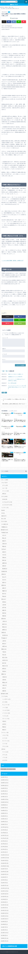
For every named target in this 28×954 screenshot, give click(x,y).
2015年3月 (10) (4, 905)
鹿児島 (4, 568)
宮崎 (4, 557)
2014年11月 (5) (4, 916)
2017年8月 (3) (4, 832)
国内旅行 (4, 529)
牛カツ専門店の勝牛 (12, 383)
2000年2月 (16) (4, 938)
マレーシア (5, 718)
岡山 (4, 538)
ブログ (4, 521)
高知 (4, 596)
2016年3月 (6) (4, 880)
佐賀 (4, 552)
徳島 (4, 588)
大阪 (3, 371)
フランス (5, 746)
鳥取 (4, 546)
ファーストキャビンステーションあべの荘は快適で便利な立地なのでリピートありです (17, 387)
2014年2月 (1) (4, 929)
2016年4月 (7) (4, 877)
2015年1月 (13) (4, 910)
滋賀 (4, 690)
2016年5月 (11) (4, 874)
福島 (4, 610)
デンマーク (5, 740)
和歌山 (4, 682)
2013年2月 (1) (4, 935)
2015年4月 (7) (4, 902)
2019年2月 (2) (4, 793)
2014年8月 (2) (4, 924)
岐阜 (4, 624)
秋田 (4, 613)
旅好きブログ (14, 4)
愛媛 (4, 590)
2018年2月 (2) (4, 821)
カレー (4, 488)
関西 (3, 674)
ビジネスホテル (7, 504)
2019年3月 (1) (4, 791)
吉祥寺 (5, 660)
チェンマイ (5, 704)
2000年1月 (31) (4, 941)
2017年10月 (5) (4, 827)
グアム (4, 754)
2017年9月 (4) (4, 830)
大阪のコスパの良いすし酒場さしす (15, 374)
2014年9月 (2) (4, 921)
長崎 (4, 565)
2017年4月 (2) (4, 843)
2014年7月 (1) (4, 927)
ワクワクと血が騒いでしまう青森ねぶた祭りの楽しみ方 (14, 400)
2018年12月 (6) (4, 799)
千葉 (4, 652)
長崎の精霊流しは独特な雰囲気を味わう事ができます (13, 403)
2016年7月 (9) (4, 868)
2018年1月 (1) (4, 824)
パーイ (5, 707)
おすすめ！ (3, 769)
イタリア (5, 735)
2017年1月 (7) (4, 852)
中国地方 (4, 532)
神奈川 (5, 665)
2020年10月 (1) (4, 785)
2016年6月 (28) (4, 871)
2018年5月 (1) (4, 813)
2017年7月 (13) (4, 835)
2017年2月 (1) (4, 849)
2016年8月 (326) (5, 866)
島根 (4, 540)
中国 (4, 721)
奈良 (4, 688)
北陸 (3, 574)
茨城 (4, 671)
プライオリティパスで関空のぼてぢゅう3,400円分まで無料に (16, 380)
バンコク (5, 710)
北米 (3, 749)
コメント (5, 337)
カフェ (5, 485)
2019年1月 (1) (4, 796)
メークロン (6, 713)
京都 (4, 677)
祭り (7, 371)
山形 (4, 604)
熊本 (4, 560)
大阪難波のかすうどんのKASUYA (15, 376)
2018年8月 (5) (4, 805)
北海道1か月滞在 (11, 769)
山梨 (4, 640)
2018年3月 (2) (4, 818)
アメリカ (5, 752)
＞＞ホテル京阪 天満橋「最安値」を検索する (12, 260)
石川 (4, 579)
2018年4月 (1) (4, 816)
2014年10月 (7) (4, 918)
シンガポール (6, 699)
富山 (4, 577)
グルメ (4, 482)
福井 (4, 582)
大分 (4, 554)
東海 (3, 618)
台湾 (4, 724)
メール (4, 354)
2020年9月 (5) (4, 788)
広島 (4, 543)
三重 (4, 621)
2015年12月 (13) (5, 888)
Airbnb (4, 499)
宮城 (4, 602)
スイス (4, 738)
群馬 (4, 668)
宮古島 (5, 635)
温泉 (3, 515)
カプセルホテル (7, 502)
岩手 (4, 607)
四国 (3, 585)
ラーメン (5, 490)
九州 (3, 549)
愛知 (4, 627)
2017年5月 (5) (4, 841)
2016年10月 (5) (4, 860)
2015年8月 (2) (4, 899)
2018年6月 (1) (4, 810)
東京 (4, 657)
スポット (4, 479)
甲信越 (4, 638)
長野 (4, 646)
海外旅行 (4, 693)
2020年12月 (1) (4, 780)
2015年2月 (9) (4, 907)
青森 (4, 615)
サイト (4, 359)
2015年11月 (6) (4, 891)
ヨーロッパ (4, 732)
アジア (4, 696)
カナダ (4, 760)
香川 (4, 593)
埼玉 (4, 654)
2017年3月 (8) (4, 846)
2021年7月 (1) (4, 777)
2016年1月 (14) (4, 885)
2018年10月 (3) (4, 802)
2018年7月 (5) (4, 807)
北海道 (4, 571)
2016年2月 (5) (4, 882)
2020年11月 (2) (4, 782)
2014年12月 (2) (4, 913)
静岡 (4, 629)
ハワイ (4, 757)
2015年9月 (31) (4, 896)
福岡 (4, 563)
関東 (3, 649)
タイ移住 (4, 524)
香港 (4, 729)
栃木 (4, 663)
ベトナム (5, 715)
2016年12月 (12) (5, 855)
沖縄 (3, 632)
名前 (4, 348)
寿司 (4, 493)
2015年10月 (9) (4, 893)
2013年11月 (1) (4, 932)
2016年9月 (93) (4, 863)
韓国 (4, 727)
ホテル (4, 496)
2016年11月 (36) (5, 857)
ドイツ (4, 743)
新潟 (4, 643)
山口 (4, 535)
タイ (4, 702)
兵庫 (4, 679)
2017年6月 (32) (4, 838)
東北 (3, 599)
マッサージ (4, 507)
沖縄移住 (4, 527)
